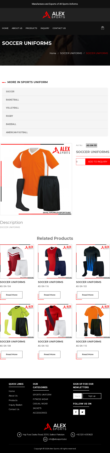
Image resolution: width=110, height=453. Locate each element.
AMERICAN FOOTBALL (17, 132)
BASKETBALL (12, 99)
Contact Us (59, 28)
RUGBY (9, 116)
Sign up (92, 396)
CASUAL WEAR (40, 403)
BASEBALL (11, 124)
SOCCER (10, 91)
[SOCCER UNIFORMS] (36, 179)
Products (31, 28)
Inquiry (45, 28)
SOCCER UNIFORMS (12, 282)
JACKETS (37, 408)
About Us (17, 28)
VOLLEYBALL (12, 108)
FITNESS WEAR (40, 399)
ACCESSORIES (40, 413)
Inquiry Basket (15, 405)
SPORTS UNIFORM (42, 394)
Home (5, 28)
